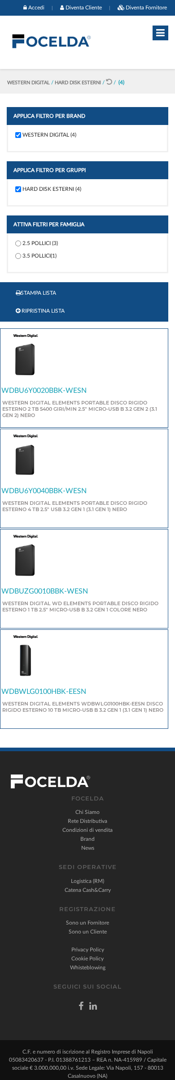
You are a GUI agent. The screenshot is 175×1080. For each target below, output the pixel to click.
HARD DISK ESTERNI (78, 82)
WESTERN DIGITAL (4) (49, 135)
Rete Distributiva (87, 821)
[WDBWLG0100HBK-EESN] (24, 660)
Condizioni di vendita (87, 830)
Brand (87, 839)
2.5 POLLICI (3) (40, 243)
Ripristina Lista (42, 311)
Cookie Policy (87, 958)
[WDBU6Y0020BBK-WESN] (24, 358)
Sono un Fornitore (87, 922)
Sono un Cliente (88, 931)
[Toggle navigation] (160, 33)
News (87, 848)
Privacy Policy (87, 949)
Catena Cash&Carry (88, 890)
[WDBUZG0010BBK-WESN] (24, 559)
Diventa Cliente (84, 7)
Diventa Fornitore (146, 7)
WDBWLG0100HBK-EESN (43, 691)
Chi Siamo (87, 812)
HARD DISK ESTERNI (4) (51, 189)
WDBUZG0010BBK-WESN (44, 591)
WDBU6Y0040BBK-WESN (44, 491)
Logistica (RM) (87, 881)
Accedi (36, 7)
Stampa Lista (38, 293)
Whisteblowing (87, 967)
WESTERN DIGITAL (29, 82)
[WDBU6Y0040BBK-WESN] (24, 459)
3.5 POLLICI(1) (39, 255)
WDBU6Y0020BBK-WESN (44, 390)
